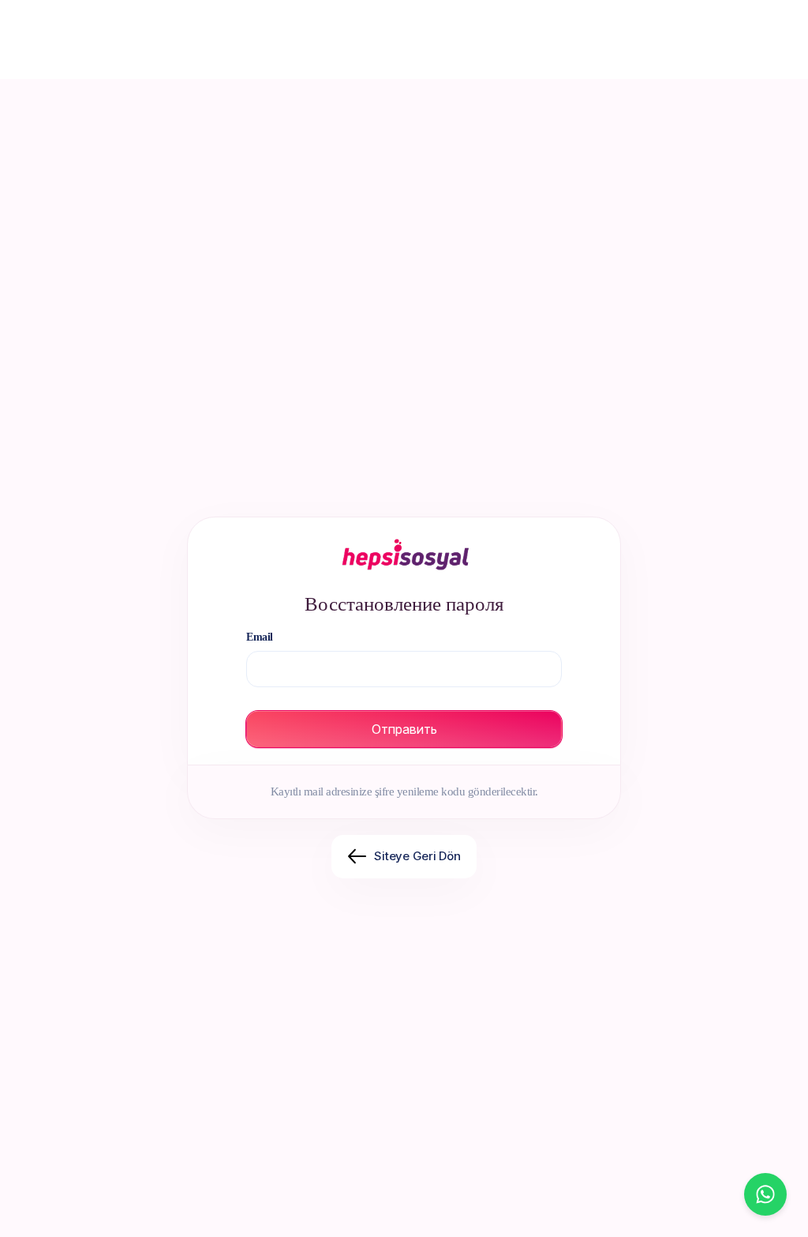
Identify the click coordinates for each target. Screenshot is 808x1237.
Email (259, 637)
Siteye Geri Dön (417, 855)
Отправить (404, 729)
